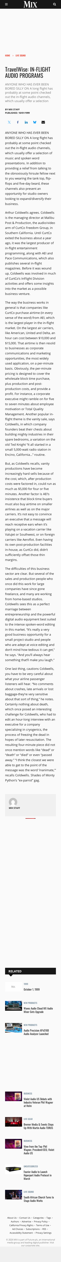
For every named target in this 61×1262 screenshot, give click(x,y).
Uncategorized (31, 1166)
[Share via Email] (43, 122)
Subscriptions (33, 1229)
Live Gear (28, 1119)
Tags (48, 1217)
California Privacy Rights (21, 1225)
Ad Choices (17, 1229)
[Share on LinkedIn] (26, 122)
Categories (38, 1217)
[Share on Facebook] (18, 122)
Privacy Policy (41, 1221)
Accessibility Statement (21, 1232)
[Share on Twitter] (9, 122)
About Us (12, 1217)
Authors (15, 1221)
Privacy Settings (44, 1232)
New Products (30, 1003)
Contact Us (24, 1217)
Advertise (26, 1221)
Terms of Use (42, 1225)
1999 (26, 984)
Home (7, 55)
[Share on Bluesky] (34, 122)
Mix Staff (14, 109)
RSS (44, 1229)
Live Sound (21, 55)
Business (28, 1093)
